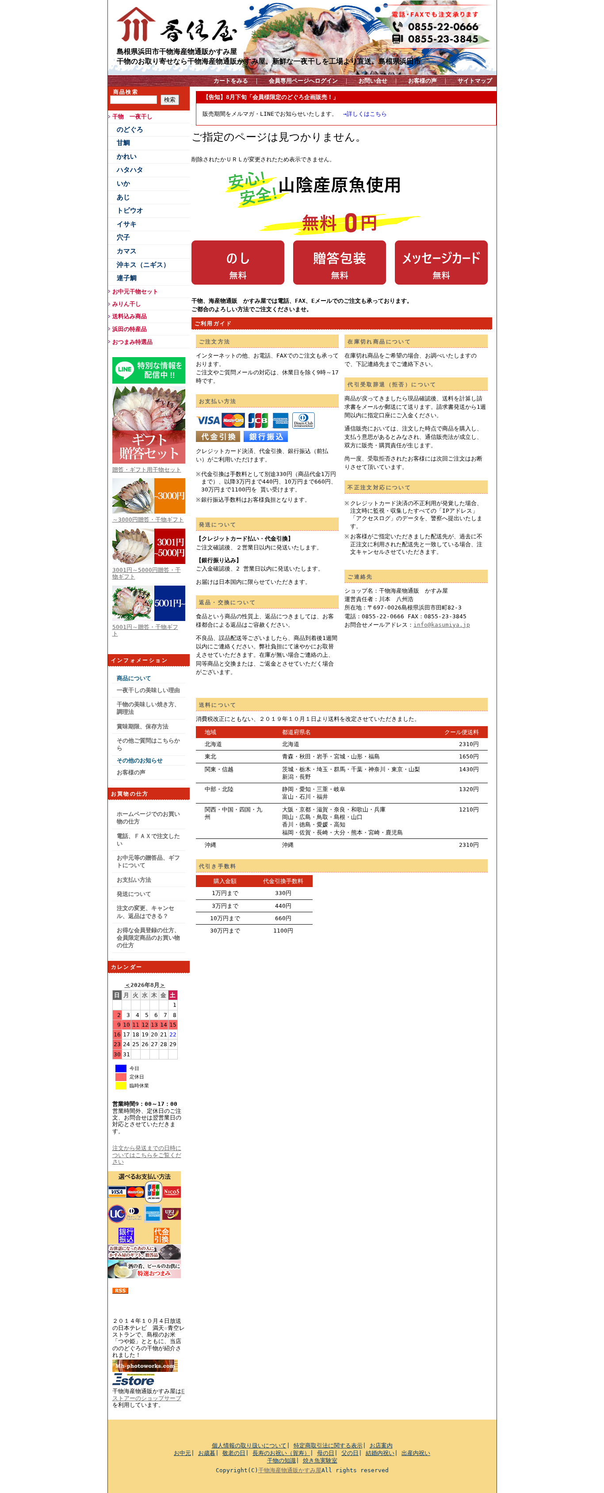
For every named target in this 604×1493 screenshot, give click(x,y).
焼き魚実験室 (320, 1460)
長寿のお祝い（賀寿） (281, 1453)
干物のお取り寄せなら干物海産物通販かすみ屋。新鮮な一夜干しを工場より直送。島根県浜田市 (269, 61)
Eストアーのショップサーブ (148, 1394)
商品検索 (126, 92)
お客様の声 (422, 80)
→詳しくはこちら (365, 113)
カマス (127, 251)
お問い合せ (373, 80)
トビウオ (130, 210)
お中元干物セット (135, 291)
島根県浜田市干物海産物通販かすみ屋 (177, 51)
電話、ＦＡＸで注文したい (148, 840)
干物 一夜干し (132, 116)
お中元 (182, 1453)
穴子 (123, 237)
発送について (134, 894)
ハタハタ (130, 170)
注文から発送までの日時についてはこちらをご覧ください (146, 1155)
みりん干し (126, 304)
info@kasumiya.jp (441, 624)
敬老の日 (233, 1453)
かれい (127, 156)
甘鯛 (123, 143)
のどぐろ (130, 129)
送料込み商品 (129, 316)
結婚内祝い (380, 1453)
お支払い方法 (134, 879)
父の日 (350, 1453)
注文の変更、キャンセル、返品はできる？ (145, 912)
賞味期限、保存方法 (142, 726)
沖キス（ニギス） (143, 265)
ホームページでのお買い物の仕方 (148, 818)
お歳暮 (206, 1453)
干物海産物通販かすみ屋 (289, 1470)
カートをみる (231, 80)
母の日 (325, 1453)
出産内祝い (415, 1453)
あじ (123, 197)
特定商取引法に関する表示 (328, 1445)
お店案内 (381, 1445)
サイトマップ (475, 80)
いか (123, 183)
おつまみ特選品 (132, 342)
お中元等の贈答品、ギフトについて (148, 861)
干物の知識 (281, 1460)
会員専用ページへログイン (303, 80)
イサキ (127, 224)
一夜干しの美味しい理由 (148, 690)
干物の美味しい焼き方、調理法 (148, 708)
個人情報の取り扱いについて (249, 1445)
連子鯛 (127, 278)
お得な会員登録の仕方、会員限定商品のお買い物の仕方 (148, 938)
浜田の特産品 (129, 329)
